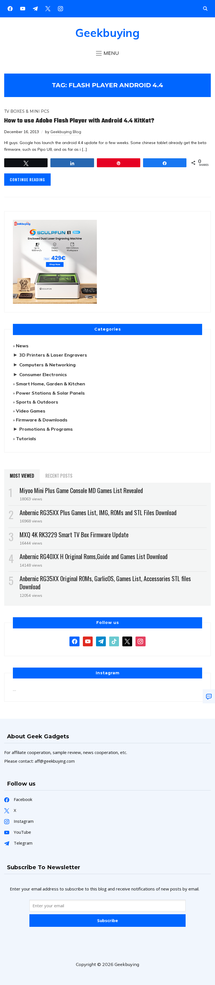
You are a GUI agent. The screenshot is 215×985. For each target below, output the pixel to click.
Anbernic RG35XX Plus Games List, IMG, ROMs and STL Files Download (98, 512)
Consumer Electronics (43, 374)
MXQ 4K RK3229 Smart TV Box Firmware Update (74, 534)
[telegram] (101, 641)
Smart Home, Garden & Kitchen (50, 384)
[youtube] (22, 8)
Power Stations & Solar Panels (50, 393)
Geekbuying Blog (65, 131)
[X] (48, 8)
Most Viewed (22, 475)
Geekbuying (107, 33)
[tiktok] (114, 641)
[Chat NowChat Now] (209, 696)
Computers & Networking (47, 364)
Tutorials (26, 438)
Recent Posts (59, 475)
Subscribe (107, 920)
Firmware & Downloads (41, 420)
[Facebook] (10, 8)
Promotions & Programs (46, 429)
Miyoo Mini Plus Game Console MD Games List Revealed (81, 490)
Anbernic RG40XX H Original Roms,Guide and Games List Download (94, 556)
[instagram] (60, 8)
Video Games (30, 411)
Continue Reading (27, 179)
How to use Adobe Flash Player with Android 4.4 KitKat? (79, 121)
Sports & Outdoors (37, 402)
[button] (107, 53)
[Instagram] (35, 8)
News (22, 345)
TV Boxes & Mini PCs (26, 111)
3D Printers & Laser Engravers (53, 355)
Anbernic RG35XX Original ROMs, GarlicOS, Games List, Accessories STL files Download (105, 582)
